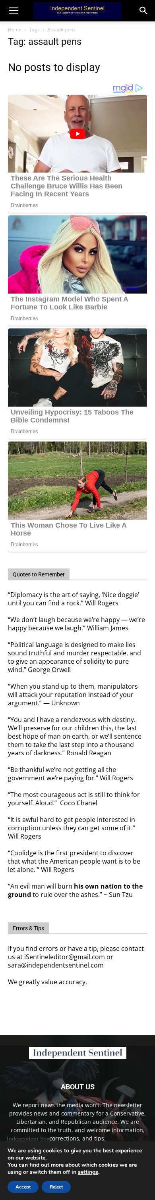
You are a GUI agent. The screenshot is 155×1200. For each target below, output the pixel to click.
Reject (56, 1187)
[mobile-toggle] (13, 10)
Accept (23, 1187)
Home (14, 29)
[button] (144, 10)
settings (88, 1172)
